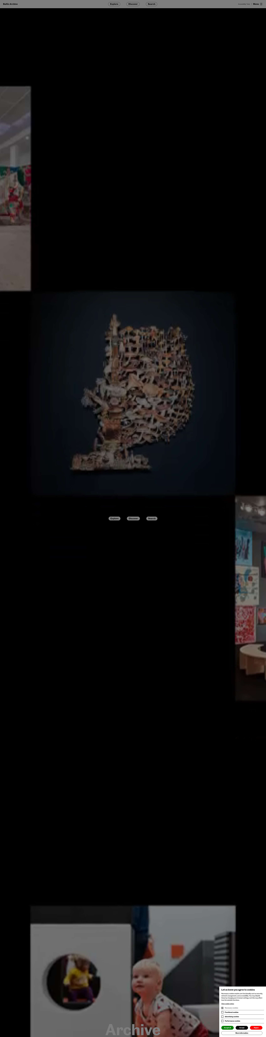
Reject (256, 1028)
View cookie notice (227, 1004)
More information (241, 1033)
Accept (241, 1028)
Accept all (227, 1028)
